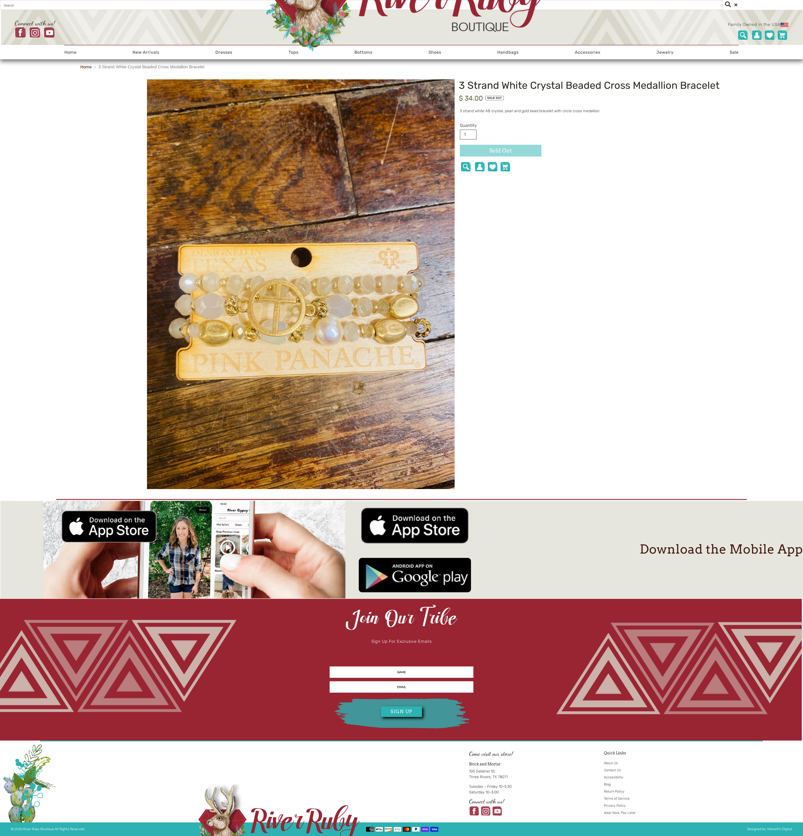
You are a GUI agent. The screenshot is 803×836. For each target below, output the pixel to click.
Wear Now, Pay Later (620, 813)
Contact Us (612, 770)
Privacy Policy (615, 806)
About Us (611, 763)
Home (86, 66)
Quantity (468, 125)
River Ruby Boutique (39, 829)
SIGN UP (401, 711)
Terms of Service (617, 798)
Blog (607, 784)
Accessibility (613, 777)
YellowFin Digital (779, 829)
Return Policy (614, 791)
